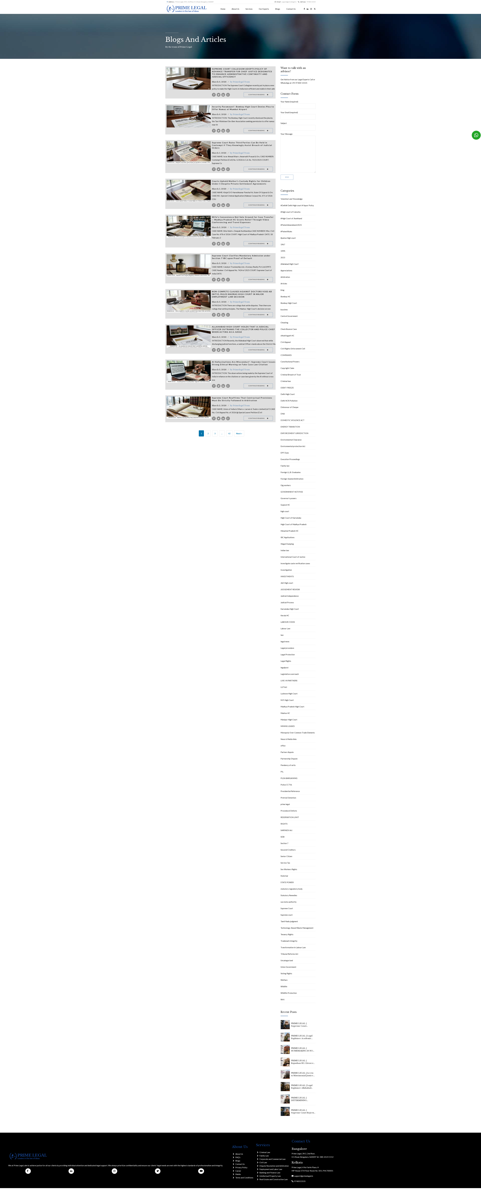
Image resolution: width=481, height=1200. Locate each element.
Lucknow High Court (289, 693)
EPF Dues (285, 453)
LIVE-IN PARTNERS (289, 680)
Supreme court (287, 915)
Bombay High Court (289, 303)
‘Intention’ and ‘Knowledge (292, 199)
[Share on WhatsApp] (228, 95)
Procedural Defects (289, 811)
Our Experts (264, 9)
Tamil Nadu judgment (289, 921)
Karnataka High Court (290, 609)
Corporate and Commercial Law (272, 1159)
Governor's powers (288, 498)
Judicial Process (287, 602)
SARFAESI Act (286, 830)
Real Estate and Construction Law (273, 1179)
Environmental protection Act (293, 446)
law (282, 635)
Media (238, 1174)
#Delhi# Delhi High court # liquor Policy (297, 205)
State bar (284, 876)
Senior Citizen (286, 856)
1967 (283, 244)
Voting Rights (286, 973)
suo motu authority (288, 902)
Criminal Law (264, 1152)
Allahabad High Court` (290, 264)
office (283, 746)
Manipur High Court (289, 719)
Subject (284, 123)
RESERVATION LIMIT (290, 817)
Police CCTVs (286, 785)
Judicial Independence (290, 596)
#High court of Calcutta (290, 212)
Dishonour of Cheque (289, 407)
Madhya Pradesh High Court (292, 706)
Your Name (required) (289, 102)
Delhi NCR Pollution (289, 401)
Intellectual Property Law (270, 1176)
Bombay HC (285, 296)
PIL (282, 772)
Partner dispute (287, 752)
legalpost (284, 667)
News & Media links (289, 739)
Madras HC (285, 713)
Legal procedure (287, 648)
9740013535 (299, 1181)
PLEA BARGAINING (289, 778)
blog (282, 290)
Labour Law (285, 628)
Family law (285, 466)
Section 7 (284, 843)
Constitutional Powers (290, 361)
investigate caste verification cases (295, 563)
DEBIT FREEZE (287, 388)
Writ (282, 999)
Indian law (285, 550)
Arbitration (285, 277)
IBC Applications (287, 537)
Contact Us (291, 9)
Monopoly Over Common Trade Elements (298, 732)
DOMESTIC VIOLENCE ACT (292, 420)
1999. (283, 251)
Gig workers (286, 485)
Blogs (277, 9)
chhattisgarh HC (287, 335)
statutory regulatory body (292, 889)
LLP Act (284, 687)
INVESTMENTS (287, 576)
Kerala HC (285, 615)
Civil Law (263, 1162)
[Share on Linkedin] (223, 95)
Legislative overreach (290, 674)
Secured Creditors (288, 850)
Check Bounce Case (289, 329)
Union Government (288, 967)
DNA (283, 414)
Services (249, 9)
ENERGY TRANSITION (290, 427)
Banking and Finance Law (269, 1172)
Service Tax (285, 863)
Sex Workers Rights (289, 869)
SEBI (283, 837)
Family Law (264, 1156)
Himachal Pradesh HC (289, 531)
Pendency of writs (288, 765)
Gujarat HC (285, 505)
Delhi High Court (288, 394)
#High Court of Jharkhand (291, 218)
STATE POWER (287, 882)
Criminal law (286, 381)
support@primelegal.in (303, 1176)
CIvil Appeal (286, 342)
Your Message (286, 134)
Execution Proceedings (290, 459)
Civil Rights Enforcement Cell (293, 348)
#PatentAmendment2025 (291, 225)
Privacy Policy (241, 1167)
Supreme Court (287, 908)
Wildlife (284, 986)
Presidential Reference (290, 791)
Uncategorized (287, 960)
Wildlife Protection (289, 993)
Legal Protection (288, 654)
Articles (284, 283)
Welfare (284, 980)
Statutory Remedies (289, 895)
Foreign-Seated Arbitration (292, 479)
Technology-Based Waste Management (297, 928)
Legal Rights (286, 661)
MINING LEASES (288, 726)
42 (229, 433)
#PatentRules (286, 231)
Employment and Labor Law (270, 1169)
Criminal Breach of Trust (291, 375)
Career (238, 1171)
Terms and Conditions (244, 1177)
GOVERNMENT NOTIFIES (292, 492)
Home (222, 9)
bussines (284, 309)
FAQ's (237, 1157)
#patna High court (288, 238)
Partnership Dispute (289, 759)
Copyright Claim (287, 368)
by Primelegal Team (240, 82)
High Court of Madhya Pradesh (294, 524)
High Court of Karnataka (291, 518)
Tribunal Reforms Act (289, 954)
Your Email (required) (289, 112)
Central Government (289, 316)
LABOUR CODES (288, 622)
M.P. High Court (287, 700)
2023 (283, 257)
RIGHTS (284, 824)
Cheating (284, 322)
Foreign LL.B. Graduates (291, 472)
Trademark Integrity (289, 941)
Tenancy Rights (287, 934)
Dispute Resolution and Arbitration (274, 1166)
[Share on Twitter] (218, 95)
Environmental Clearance (291, 440)
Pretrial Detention (288, 798)
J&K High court (287, 583)
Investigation (286, 570)
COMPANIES (286, 355)
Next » (239, 433)
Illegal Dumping (287, 544)
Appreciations (286, 270)
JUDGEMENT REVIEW (290, 589)
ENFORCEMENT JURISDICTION (294, 433)
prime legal (285, 804)
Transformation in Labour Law (293, 947)
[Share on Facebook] (214, 95)
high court (285, 511)
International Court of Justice (293, 557)
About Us (235, 9)
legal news (285, 641)
